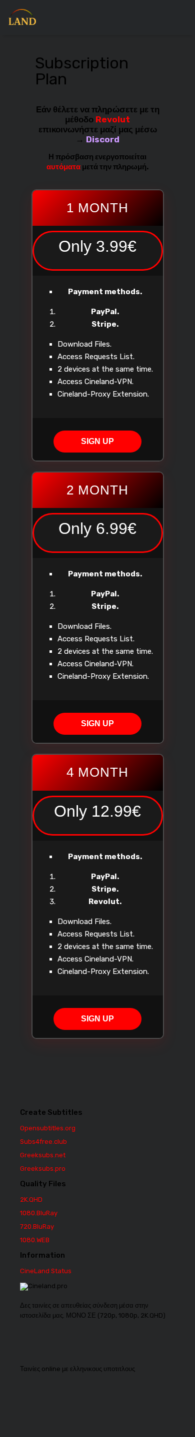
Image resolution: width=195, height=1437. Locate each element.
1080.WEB (35, 1240)
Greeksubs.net (43, 1155)
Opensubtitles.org (48, 1128)
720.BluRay (37, 1226)
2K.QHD (31, 1199)
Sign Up (97, 441)
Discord (103, 139)
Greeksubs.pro (43, 1168)
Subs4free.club (43, 1141)
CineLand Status (46, 1271)
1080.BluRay (39, 1213)
